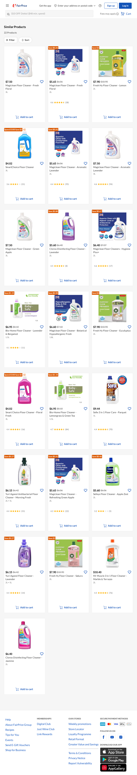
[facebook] (103, 739)
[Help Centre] (100, 5)
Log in (125, 5)
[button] (117, 14)
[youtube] (112, 739)
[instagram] (120, 739)
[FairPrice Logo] (20, 6)
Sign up (111, 5)
